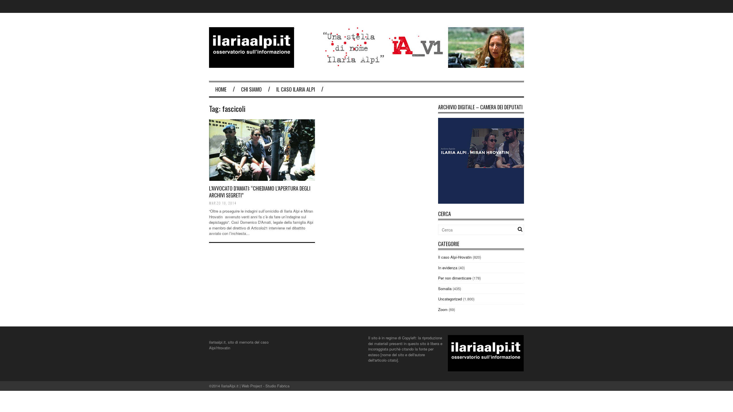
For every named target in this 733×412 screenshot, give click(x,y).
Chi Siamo (251, 89)
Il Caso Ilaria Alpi (295, 89)
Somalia (445, 288)
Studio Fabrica (277, 386)
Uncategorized (450, 299)
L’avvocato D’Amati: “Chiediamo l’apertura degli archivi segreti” (259, 192)
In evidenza (447, 267)
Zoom (443, 309)
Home (220, 89)
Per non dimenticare (454, 278)
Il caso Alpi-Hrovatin (455, 257)
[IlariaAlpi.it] (251, 64)
